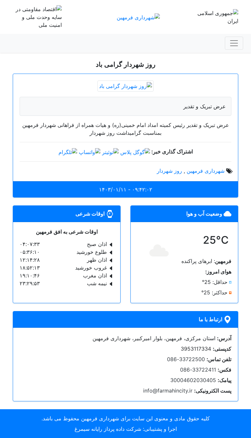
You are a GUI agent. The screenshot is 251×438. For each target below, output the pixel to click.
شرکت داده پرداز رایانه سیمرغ (108, 429)
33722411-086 (198, 369)
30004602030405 (193, 380)
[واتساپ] (89, 151)
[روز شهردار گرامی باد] (125, 85)
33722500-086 (186, 359)
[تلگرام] (68, 151)
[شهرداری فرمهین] (138, 16)
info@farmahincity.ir (167, 390)
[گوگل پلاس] (135, 151)
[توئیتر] (110, 151)
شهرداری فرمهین (206, 170)
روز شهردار (169, 170)
